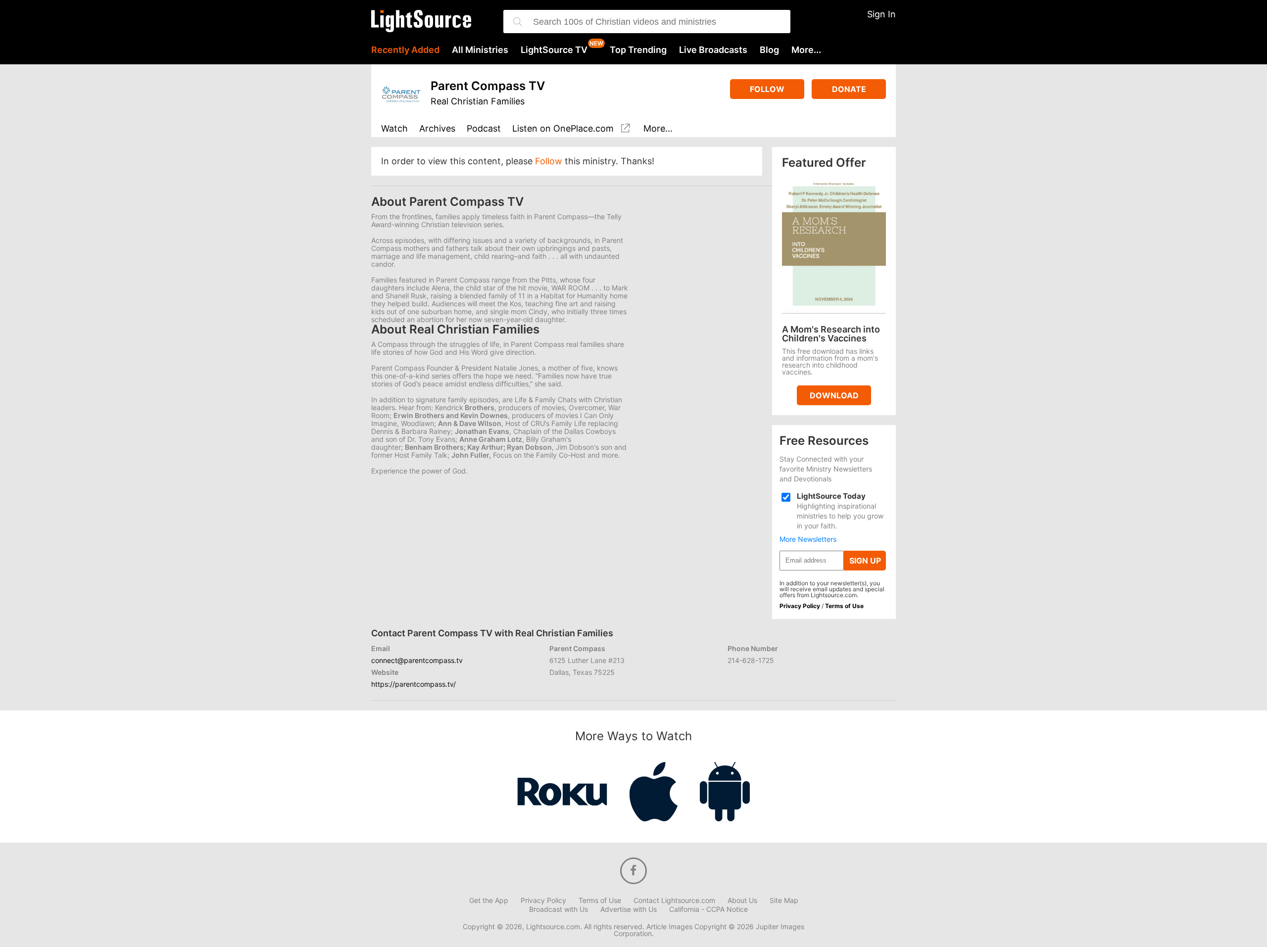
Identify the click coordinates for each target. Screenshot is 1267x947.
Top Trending (638, 50)
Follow (767, 89)
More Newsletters (808, 539)
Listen (563, 129)
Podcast (484, 129)
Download (834, 395)
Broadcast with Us (558, 909)
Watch (394, 129)
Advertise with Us (628, 909)
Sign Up (865, 561)
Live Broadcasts (713, 50)
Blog (769, 50)
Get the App (488, 900)
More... (806, 50)
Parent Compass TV (488, 86)
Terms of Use (844, 606)
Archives (437, 129)
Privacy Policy (800, 606)
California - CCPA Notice (708, 909)
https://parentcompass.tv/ (413, 684)
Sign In (881, 14)
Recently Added (405, 50)
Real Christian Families (478, 101)
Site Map (784, 900)
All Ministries (480, 50)
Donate (849, 89)
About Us (742, 900)
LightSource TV (554, 50)
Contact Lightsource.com (674, 900)
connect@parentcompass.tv (417, 660)
